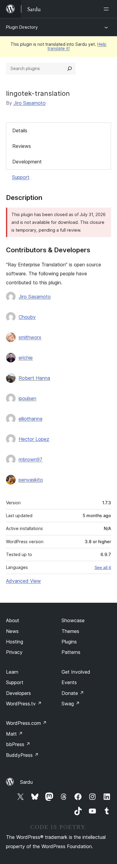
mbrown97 (30, 459)
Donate (73, 693)
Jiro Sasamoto (30, 103)
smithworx (30, 337)
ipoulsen (27, 398)
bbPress (18, 744)
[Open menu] (107, 9)
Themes (70, 631)
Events (69, 682)
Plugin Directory (22, 27)
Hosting (14, 642)
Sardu (26, 782)
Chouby (27, 317)
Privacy (14, 652)
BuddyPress (22, 755)
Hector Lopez (34, 439)
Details (19, 130)
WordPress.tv (24, 704)
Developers (18, 693)
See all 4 (102, 567)
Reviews (21, 146)
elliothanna (30, 419)
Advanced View (23, 581)
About (12, 620)
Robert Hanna (34, 378)
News (12, 631)
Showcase (73, 620)
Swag (71, 704)
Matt (14, 734)
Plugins (69, 642)
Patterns (71, 652)
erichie (26, 358)
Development (27, 162)
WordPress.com (26, 723)
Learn (12, 672)
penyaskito (31, 480)
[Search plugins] (70, 69)
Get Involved (76, 672)
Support (20, 177)
